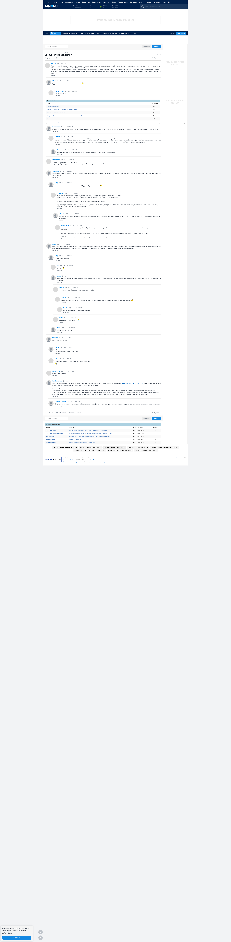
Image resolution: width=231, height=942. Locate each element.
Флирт (98, 33)
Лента (55, 33)
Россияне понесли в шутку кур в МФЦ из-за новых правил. (62, 109)
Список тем (157, 46)
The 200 (57, 347)
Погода (114, 2)
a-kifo (61, 317)
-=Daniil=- (62, 214)
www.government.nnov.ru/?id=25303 (132, 383)
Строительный (89, 33)
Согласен (16, 938)
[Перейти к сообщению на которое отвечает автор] (61, 80)
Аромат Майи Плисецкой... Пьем (56, 122)
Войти (172, 33)
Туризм (81, 33)
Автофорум (156, 2)
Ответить (53, 75)
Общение (47, 52)
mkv (58, 265)
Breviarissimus (57, 381)
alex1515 (78, 439)
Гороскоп (106, 2)
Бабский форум (50, 436)
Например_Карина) (105, 436)
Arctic (54, 244)
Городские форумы (56, 52)
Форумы (48, 2)
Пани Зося (92, 442)
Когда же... (50, 119)
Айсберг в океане (61, 401)
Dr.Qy (54, 80)
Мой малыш (147, 2)
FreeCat (61, 287)
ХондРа (53, 63)
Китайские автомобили (110, 33)
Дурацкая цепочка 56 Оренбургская (78, 442)
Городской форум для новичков (54, 433)
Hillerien (64, 297)
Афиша (78, 2)
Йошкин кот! (104, 430)
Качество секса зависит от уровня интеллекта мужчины (83, 436)
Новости (55, 2)
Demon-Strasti (59, 91)
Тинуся (111, 433)
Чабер (57, 359)
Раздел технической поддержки (72, 462)
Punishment (56, 159)
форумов (57, 424)
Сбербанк (71, 439)
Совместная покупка (66, 2)
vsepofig (55, 337)
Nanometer (56, 127)
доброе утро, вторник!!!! (53, 106)
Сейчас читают (51, 100)
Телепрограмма (123, 2)
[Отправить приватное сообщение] (58, 64)
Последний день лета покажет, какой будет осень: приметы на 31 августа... (88, 433)
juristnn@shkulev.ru (106, 462)
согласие (18, 932)
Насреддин (56, 371)
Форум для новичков (70, 33)
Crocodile (55, 171)
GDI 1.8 (59, 328)
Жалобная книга (50, 439)
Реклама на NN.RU (68, 460)
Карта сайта (179, 457)
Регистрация (181, 33)
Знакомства (86, 2)
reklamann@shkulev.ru (90, 460)
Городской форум (136, 2)
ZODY (169, 2)
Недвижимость (96, 2)
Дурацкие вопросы (51, 442)
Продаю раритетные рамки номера (56, 112)
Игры (164, 2)
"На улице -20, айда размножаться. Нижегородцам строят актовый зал (65, 116)
